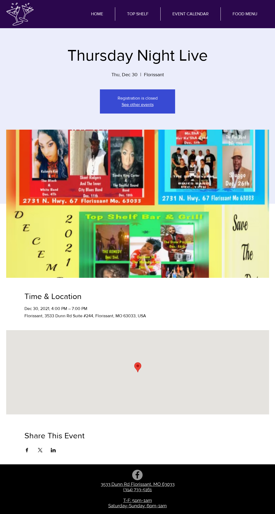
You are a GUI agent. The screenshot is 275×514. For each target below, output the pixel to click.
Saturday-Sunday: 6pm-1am (137, 505)
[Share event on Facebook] (27, 450)
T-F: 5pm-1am (137, 500)
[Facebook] (137, 475)
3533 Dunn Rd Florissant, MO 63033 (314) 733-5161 (138, 487)
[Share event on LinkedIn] (53, 450)
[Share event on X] (40, 450)
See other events (138, 104)
